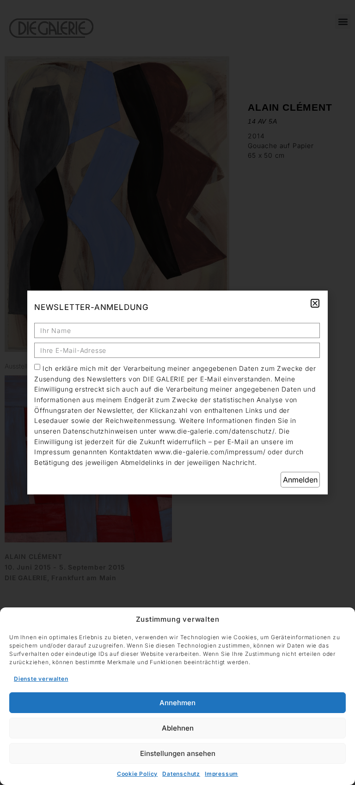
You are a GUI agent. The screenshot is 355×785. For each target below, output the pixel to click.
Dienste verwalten (41, 678)
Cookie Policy (137, 773)
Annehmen (177, 702)
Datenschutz (181, 773)
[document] (177, 392)
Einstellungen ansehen (177, 753)
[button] (315, 303)
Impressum (221, 773)
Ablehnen (178, 728)
